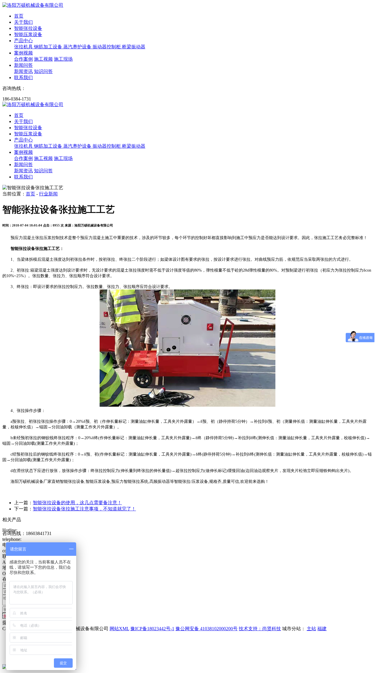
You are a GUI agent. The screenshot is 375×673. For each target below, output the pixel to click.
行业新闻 (48, 193)
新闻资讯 (23, 71)
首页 (18, 15)
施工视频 (43, 59)
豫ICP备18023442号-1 (152, 628)
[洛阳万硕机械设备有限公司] (32, 5)
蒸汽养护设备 (78, 46)
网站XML (119, 628)
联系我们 (23, 77)
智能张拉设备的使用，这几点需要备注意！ (77, 502)
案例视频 (23, 52)
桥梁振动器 (133, 46)
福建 (322, 628)
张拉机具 (24, 46)
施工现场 (63, 59)
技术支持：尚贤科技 (260, 628)
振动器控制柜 (107, 46)
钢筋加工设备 (48, 46)
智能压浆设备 (28, 34)
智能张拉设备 (28, 28)
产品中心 (23, 40)
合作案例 (23, 59)
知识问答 (43, 71)
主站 (311, 628)
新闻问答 (23, 65)
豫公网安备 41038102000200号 (206, 628)
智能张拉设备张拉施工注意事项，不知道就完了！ (84, 508)
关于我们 (23, 22)
